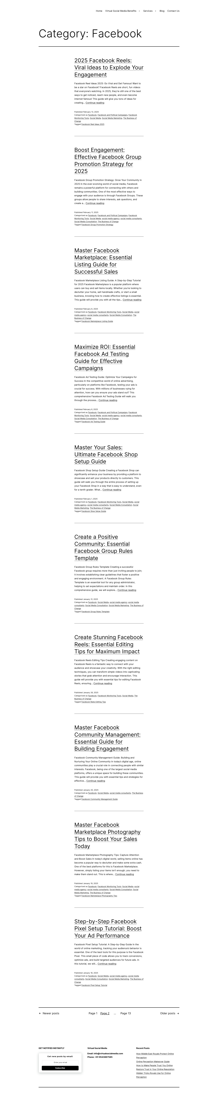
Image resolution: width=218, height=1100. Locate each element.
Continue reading (95, 102)
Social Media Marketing (112, 118)
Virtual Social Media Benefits (120, 11)
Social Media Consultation (85, 221)
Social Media (95, 118)
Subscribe (60, 1068)
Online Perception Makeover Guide (153, 1061)
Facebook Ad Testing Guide (93, 421)
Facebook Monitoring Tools (109, 312)
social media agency (110, 218)
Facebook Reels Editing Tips (93, 702)
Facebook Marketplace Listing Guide (97, 321)
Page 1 (93, 1013)
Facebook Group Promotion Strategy (97, 224)
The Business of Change (108, 221)
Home (99, 11)
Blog (162, 11)
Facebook (92, 115)
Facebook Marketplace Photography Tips (99, 896)
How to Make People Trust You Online (154, 1065)
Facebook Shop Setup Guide (93, 511)
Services (147, 11)
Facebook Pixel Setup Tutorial (94, 985)
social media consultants (131, 218)
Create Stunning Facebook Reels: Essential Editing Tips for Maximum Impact (108, 644)
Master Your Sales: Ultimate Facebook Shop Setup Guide (106, 454)
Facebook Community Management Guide (99, 799)
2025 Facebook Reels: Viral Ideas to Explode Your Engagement (109, 67)
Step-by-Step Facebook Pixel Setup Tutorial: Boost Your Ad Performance (108, 928)
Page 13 (125, 1013)
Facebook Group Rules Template (95, 611)
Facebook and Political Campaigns (113, 115)
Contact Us (173, 11)
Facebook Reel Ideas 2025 (92, 124)
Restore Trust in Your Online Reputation (155, 1069)
